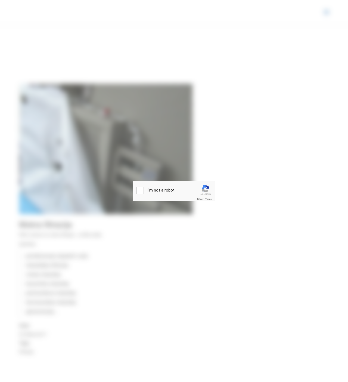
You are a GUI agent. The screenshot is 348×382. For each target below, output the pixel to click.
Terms (208, 199)
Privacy (200, 199)
